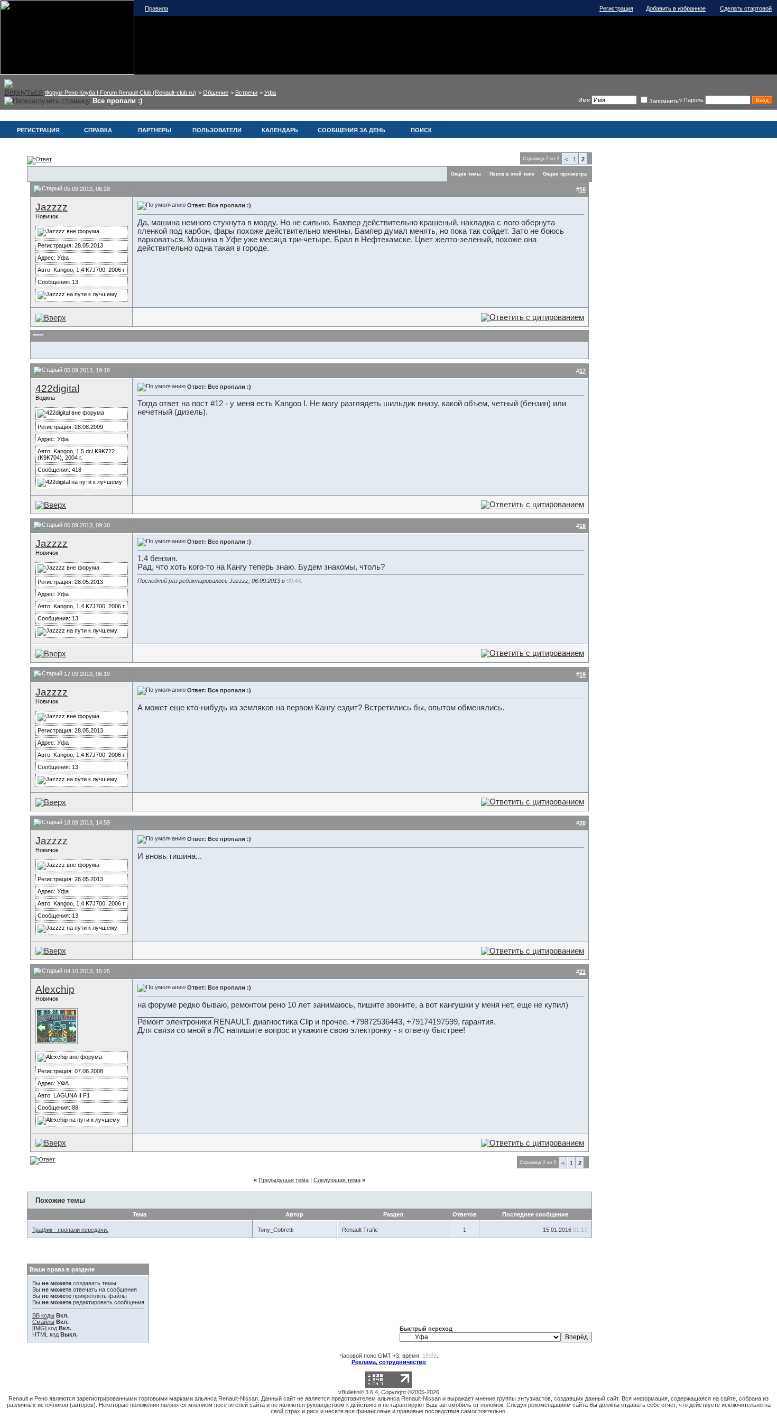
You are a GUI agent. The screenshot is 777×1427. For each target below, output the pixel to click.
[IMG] (39, 1328)
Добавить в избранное (676, 8)
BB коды (43, 1315)
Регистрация (616, 8)
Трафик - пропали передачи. (70, 1230)
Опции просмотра (565, 174)
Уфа (270, 92)
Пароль (693, 100)
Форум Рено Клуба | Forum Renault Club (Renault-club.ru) (120, 92)
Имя (584, 100)
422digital (57, 388)
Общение (215, 92)
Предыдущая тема (283, 1180)
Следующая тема (336, 1180)
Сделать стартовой (746, 8)
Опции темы (466, 174)
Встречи (246, 92)
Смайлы (43, 1322)
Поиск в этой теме (511, 174)
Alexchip (55, 989)
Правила (156, 8)
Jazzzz (51, 207)
